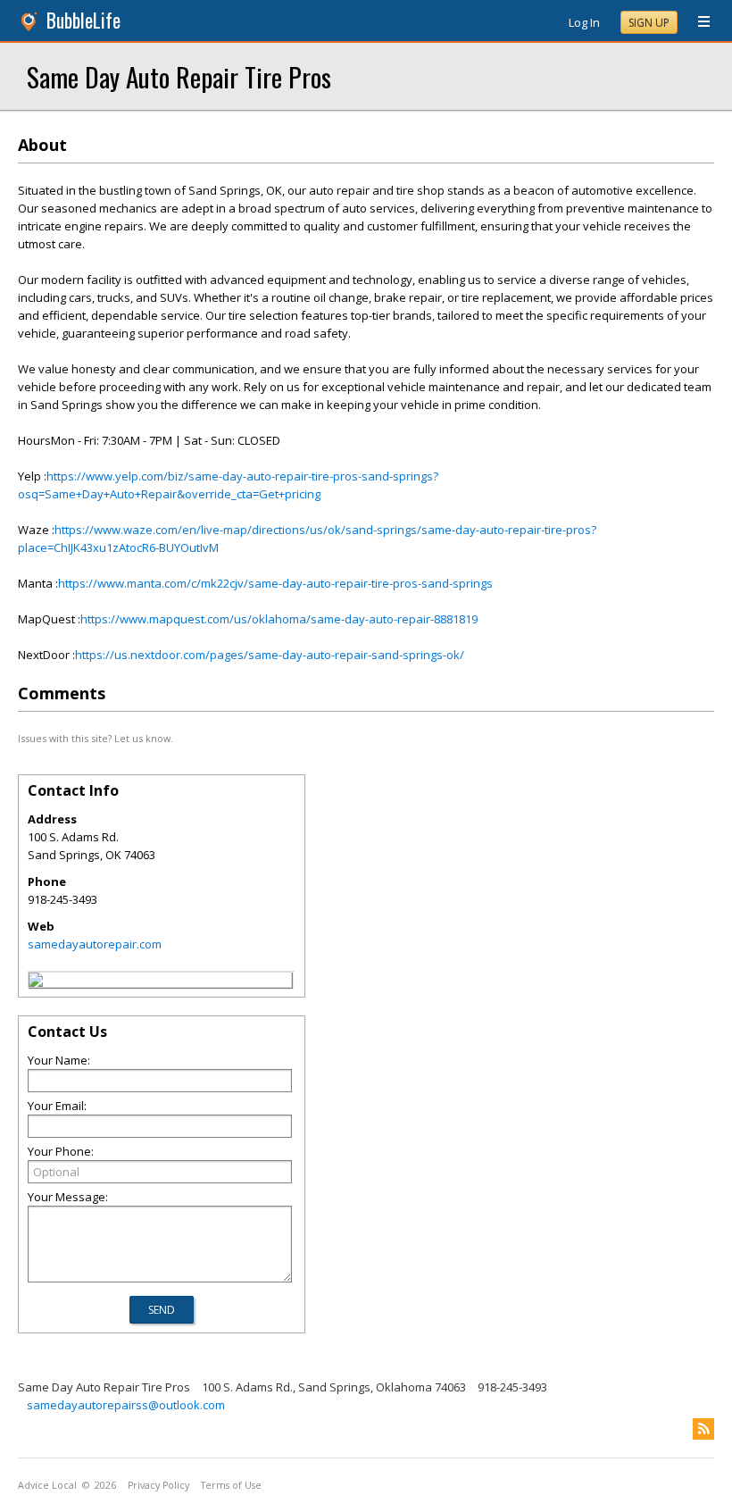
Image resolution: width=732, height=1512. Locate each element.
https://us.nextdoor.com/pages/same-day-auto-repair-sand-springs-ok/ (269, 655)
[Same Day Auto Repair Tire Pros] (36, 982)
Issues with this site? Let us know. (95, 738)
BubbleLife (83, 20)
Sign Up (649, 22)
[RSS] (703, 1429)
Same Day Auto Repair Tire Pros (179, 76)
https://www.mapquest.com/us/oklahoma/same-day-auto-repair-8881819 (279, 619)
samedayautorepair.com (95, 944)
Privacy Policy (158, 1485)
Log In (584, 22)
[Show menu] (697, 22)
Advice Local (47, 1485)
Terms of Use (231, 1485)
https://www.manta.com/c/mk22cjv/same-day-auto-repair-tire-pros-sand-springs (275, 583)
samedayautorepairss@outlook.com (126, 1405)
